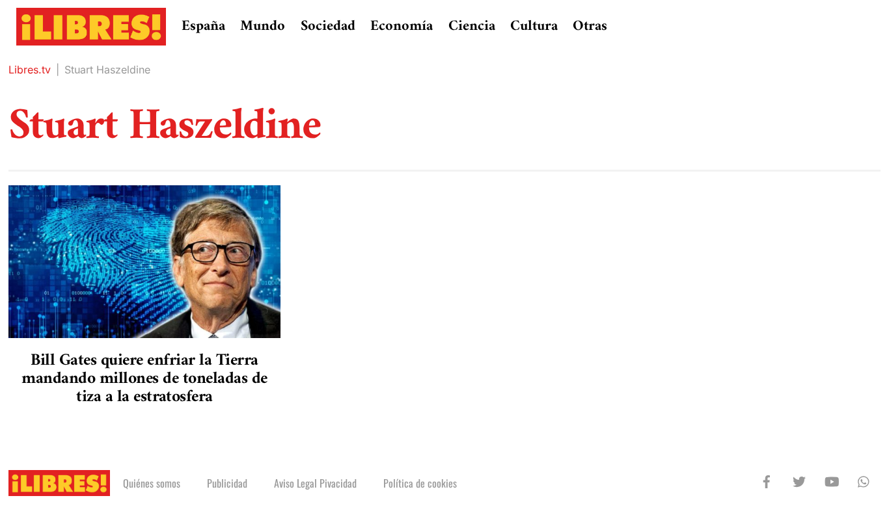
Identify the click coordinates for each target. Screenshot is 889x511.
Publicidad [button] (227, 483)
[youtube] (832, 480)
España (203, 26)
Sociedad (328, 26)
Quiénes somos (151, 483)
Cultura (534, 26)
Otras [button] (590, 26)
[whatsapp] (864, 480)
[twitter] (799, 480)
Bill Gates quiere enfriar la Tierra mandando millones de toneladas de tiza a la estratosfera (144, 379)
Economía (401, 26)
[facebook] (767, 480)
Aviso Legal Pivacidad (315, 483)
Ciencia (471, 26)
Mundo (262, 26)
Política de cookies (420, 483)
